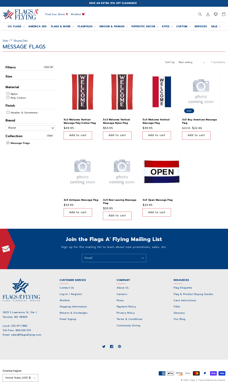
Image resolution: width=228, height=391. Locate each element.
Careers (122, 294)
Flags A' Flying (197, 380)
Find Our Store (55, 14)
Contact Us (67, 288)
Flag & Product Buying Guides (193, 294)
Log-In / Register (71, 294)
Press (120, 300)
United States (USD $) (18, 377)
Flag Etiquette (183, 288)
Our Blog (179, 319)
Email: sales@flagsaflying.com (22, 335)
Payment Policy (126, 307)
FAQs (177, 307)
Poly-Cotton (18, 98)
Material (12, 87)
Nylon (14, 94)
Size (9, 76)
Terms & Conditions (129, 319)
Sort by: (170, 62)
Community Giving (128, 325)
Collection (14, 136)
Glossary (179, 313)
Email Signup (68, 319)
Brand (10, 120)
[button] (200, 14)
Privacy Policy (126, 313)
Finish (10, 105)
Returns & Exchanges (73, 313)
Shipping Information (73, 307)
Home (5, 40)
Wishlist (76, 14)
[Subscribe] (142, 258)
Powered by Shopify (215, 380)
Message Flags (21, 40)
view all (48, 67)
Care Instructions (185, 300)
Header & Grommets (24, 113)
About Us (123, 288)
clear (50, 135)
